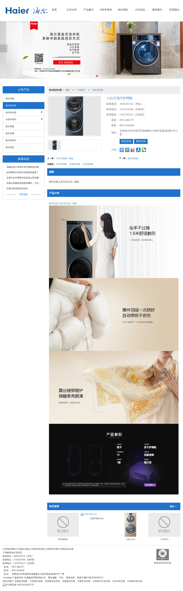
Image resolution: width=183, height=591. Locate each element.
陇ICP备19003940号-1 (94, 577)
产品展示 (89, 9)
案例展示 (157, 9)
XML (61, 577)
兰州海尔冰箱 (36, 581)
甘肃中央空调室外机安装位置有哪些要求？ (24, 177)
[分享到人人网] (138, 150)
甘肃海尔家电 (20, 581)
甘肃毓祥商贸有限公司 (35, 577)
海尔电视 (10, 126)
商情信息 (70, 577)
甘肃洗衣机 (75, 163)
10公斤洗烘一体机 (64, 158)
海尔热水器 (11, 112)
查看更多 (23, 194)
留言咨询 (126, 141)
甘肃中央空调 (83, 581)
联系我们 (174, 9)
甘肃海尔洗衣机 (52, 581)
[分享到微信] (144, 150)
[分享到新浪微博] (133, 150)
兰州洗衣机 (88, 163)
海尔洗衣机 (98, 89)
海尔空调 (10, 133)
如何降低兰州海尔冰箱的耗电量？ (22, 172)
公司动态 (140, 9)
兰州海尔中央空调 (101, 581)
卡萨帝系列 (106, 9)
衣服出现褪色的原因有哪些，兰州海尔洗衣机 (24, 183)
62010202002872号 (20, 584)
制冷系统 (123, 9)
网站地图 (52, 577)
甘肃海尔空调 (68, 581)
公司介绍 (71, 9)
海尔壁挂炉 (11, 140)
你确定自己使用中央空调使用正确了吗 (24, 167)
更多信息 (141, 141)
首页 (54, 9)
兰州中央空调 (118, 581)
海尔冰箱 (10, 98)
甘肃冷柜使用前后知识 (17, 188)
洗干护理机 (61, 163)
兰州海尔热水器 (134, 581)
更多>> (173, 506)
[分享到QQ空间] (127, 150)
